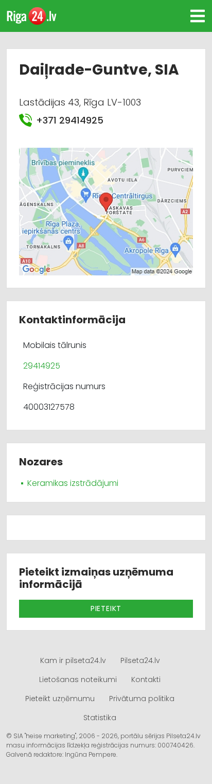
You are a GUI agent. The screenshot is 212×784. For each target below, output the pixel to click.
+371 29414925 (69, 120)
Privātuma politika (141, 698)
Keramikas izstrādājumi (72, 483)
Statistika (99, 717)
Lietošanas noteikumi (78, 679)
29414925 (41, 366)
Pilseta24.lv (140, 660)
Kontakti (146, 679)
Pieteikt (106, 608)
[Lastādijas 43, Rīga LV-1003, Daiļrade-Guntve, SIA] (106, 211)
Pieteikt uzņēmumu (60, 698)
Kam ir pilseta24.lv (73, 660)
